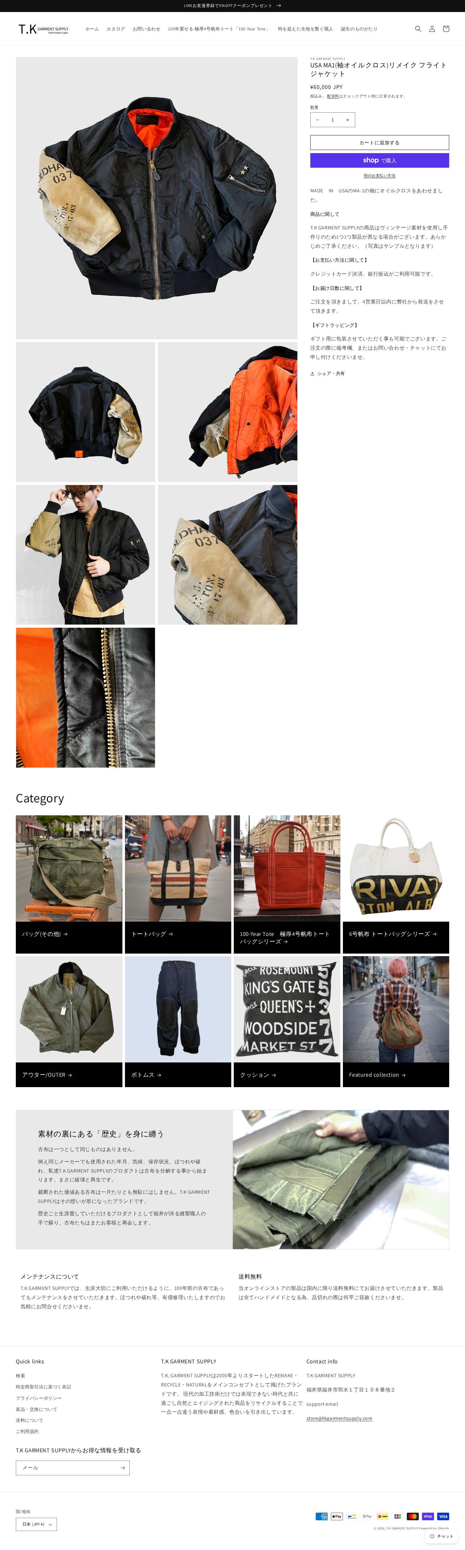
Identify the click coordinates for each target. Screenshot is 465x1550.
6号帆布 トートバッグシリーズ (389, 933)
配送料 (333, 96)
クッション (255, 1074)
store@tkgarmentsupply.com (340, 1418)
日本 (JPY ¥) (33, 1524)
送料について (30, 1420)
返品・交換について (36, 1409)
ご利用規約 (27, 1431)
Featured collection (374, 1074)
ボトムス (143, 1074)
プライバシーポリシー (39, 1398)
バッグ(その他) (41, 933)
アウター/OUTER (43, 1074)
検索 (20, 1376)
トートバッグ (149, 933)
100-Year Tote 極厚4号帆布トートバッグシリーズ (285, 937)
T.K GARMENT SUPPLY (402, 1528)
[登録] (122, 1467)
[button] (418, 29)
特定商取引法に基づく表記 (43, 1387)
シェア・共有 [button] (331, 374)
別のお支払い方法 (379, 175)
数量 (314, 107)
